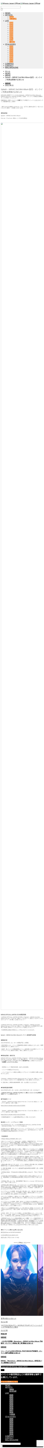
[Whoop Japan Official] (20, 3)
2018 (11, 36)
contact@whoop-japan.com (9, 1235)
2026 (11, 23)
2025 (11, 25)
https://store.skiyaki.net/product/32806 (13, 1114)
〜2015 (12, 42)
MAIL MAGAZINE (11, 67)
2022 (11, 30)
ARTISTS (8, 15)
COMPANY (9, 64)
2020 (11, 32)
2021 (11, 56)
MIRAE (8, 83)
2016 (11, 40)
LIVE (7, 21)
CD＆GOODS (10, 44)
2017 (11, 38)
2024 (11, 26)
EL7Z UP (12, 19)
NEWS (7, 13)
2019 (11, 34)
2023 (11, 28)
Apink (11, 17)
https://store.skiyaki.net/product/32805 (13, 1105)
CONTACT (9, 66)
